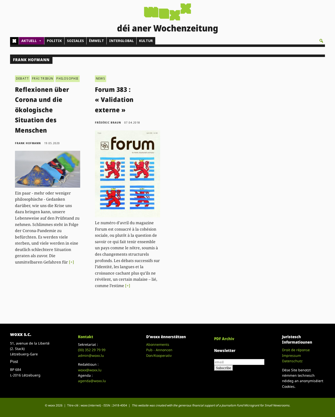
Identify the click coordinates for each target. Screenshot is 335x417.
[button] (321, 40)
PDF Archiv (224, 338)
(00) (91, 350)
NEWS (100, 78)
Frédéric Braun (108, 122)
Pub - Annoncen (159, 350)
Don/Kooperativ (159, 355)
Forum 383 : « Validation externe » (114, 99)
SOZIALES (75, 40)
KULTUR (146, 40)
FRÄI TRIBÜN (42, 78)
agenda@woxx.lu (92, 380)
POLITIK (54, 40)
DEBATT (22, 78)
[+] (71, 262)
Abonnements (157, 344)
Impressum (291, 355)
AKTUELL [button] (29, 40)
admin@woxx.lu (91, 355)
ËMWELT (96, 40)
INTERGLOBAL (121, 40)
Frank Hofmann (28, 143)
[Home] (14, 40)
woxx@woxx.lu (90, 370)
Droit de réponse (296, 350)
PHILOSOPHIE (67, 78)
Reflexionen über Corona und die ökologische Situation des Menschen (42, 110)
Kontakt (85, 336)
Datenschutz (292, 361)
